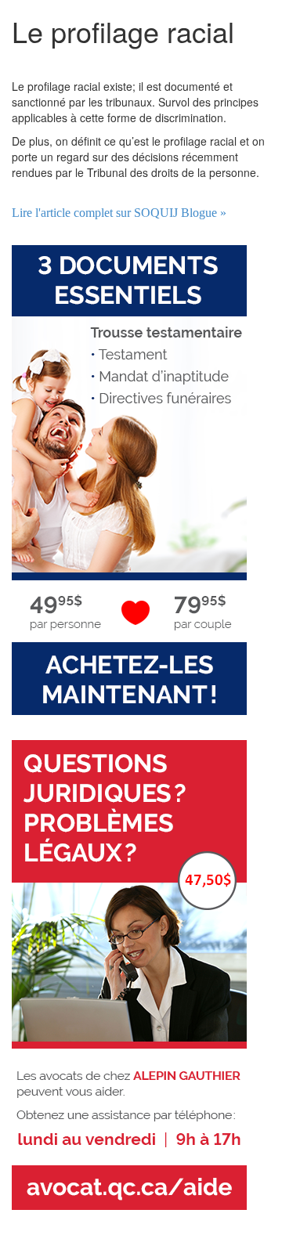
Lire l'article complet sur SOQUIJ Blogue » (119, 212)
